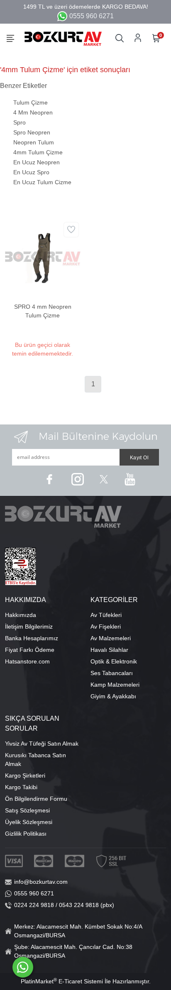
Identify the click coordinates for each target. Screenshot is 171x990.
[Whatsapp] (22, 967)
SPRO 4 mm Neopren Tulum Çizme (42, 311)
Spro (19, 122)
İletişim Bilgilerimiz (29, 626)
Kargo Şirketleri (25, 775)
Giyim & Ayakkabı (113, 696)
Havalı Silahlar (109, 649)
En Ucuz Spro (31, 172)
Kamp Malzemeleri (114, 684)
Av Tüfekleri (106, 615)
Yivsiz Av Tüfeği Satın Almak (41, 743)
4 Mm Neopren (33, 112)
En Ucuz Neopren (36, 162)
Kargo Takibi (21, 787)
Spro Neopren (31, 132)
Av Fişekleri (105, 626)
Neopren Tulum (33, 142)
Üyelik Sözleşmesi (28, 822)
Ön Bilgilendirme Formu (36, 798)
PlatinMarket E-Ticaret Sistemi (62, 981)
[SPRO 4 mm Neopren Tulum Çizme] (43, 257)
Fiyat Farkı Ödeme (29, 649)
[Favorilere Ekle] (71, 229)
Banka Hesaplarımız (31, 638)
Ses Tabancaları (111, 673)
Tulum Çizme (30, 102)
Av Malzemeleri (110, 638)
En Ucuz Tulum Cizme (42, 182)
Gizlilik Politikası (25, 833)
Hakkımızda (20, 615)
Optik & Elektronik (113, 661)
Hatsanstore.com (27, 661)
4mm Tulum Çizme (38, 152)
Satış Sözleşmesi (27, 810)
